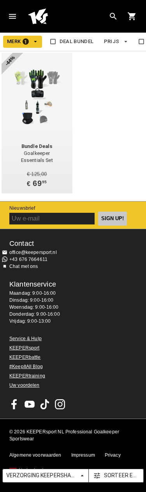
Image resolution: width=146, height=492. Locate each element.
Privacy (113, 455)
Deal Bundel (77, 41)
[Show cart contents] (132, 16)
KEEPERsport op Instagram (60, 404)
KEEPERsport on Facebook (14, 404)
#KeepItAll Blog (26, 366)
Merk (17, 41)
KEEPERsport (24, 348)
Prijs (112, 41)
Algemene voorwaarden (35, 455)
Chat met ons (23, 266)
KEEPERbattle (25, 357)
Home (67, 16)
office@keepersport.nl (33, 252)
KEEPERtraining (27, 376)
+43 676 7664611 (28, 259)
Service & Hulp (25, 338)
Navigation (12, 16)
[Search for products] (113, 16)
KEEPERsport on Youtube (30, 404)
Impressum (83, 455)
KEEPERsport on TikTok (45, 404)
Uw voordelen (24, 385)
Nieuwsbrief (22, 208)
